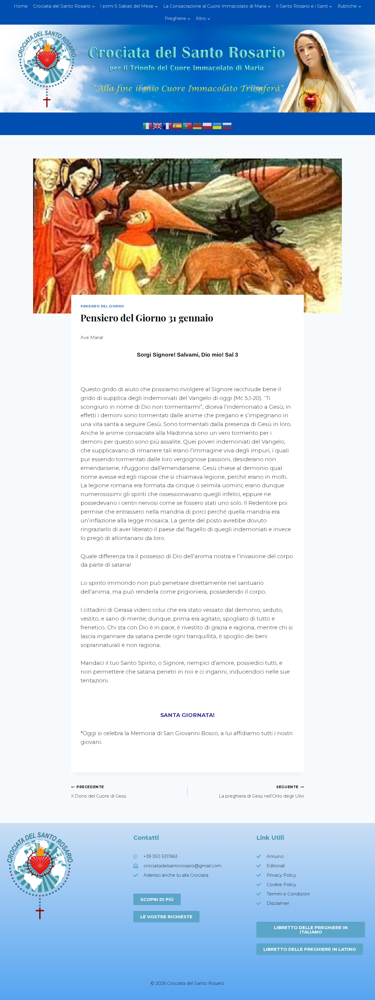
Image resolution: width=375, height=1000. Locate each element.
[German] (197, 125)
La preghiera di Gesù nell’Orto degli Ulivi (261, 792)
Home (21, 6)
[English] (158, 125)
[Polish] (207, 125)
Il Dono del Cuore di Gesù (98, 792)
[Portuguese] (187, 125)
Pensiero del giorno (102, 306)
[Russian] (227, 125)
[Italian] (148, 125)
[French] (168, 125)
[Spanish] (178, 125)
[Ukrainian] (217, 125)
